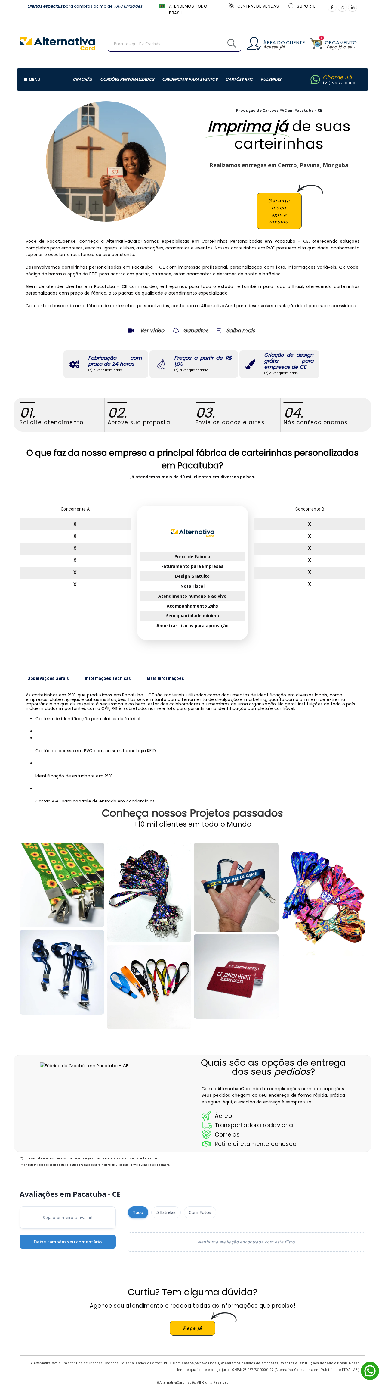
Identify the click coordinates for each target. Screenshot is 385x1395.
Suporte (306, 6)
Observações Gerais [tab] (48, 678)
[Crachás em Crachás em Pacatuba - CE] (236, 976)
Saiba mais (240, 330)
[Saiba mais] (218, 330)
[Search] (218, 43)
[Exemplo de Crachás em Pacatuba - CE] (62, 885)
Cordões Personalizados (127, 79)
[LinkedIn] (352, 7)
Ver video (152, 330)
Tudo (138, 1212)
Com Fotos (200, 1212)
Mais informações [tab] (165, 678)
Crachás (82, 79)
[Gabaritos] (176, 330)
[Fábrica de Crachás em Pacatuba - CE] (236, 887)
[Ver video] (131, 330)
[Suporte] (290, 5)
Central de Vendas (258, 6)
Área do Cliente (284, 42)
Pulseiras (271, 79)
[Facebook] (332, 7)
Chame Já (337, 77)
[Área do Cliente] (254, 43)
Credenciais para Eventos (190, 79)
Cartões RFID (239, 79)
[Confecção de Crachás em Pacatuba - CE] (149, 892)
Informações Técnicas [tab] (108, 678)
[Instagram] (342, 7)
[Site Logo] (57, 43)
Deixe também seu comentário (68, 1242)
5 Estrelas (166, 1212)
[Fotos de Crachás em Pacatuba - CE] (149, 987)
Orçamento (341, 42)
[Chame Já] (315, 79)
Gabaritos (195, 330)
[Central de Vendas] (230, 5)
